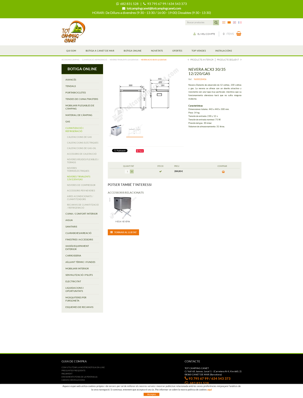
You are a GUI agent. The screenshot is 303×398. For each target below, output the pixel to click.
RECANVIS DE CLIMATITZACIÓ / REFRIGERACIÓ (83, 206)
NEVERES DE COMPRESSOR (81, 185)
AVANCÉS (70, 79)
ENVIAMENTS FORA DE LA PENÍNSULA (80, 377)
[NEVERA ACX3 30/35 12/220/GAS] (144, 94)
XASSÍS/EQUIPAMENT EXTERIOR (77, 247)
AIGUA (69, 220)
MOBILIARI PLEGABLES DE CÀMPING (79, 107)
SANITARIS (71, 226)
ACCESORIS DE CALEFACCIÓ (82, 154)
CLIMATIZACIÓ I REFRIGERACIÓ (94, 60)
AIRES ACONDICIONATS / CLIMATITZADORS (80, 197)
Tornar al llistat (125, 232)
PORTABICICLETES (75, 92)
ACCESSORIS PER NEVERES (81, 190)
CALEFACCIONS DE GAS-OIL (81, 148)
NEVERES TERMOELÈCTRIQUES (78, 169)
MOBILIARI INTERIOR (77, 268)
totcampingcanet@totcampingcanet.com (154, 8)
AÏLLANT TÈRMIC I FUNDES (80, 262)
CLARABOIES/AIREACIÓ (78, 233)
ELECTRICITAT (73, 281)
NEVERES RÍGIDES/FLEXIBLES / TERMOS (83, 161)
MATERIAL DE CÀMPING (78, 115)
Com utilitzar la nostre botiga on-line (83, 367)
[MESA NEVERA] (123, 208)
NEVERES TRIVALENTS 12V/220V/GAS (124, 60)
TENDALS (70, 86)
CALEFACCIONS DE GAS (79, 137)
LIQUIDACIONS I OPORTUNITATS (74, 289)
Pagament (67, 374)
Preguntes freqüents (73, 370)
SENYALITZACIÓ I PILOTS (79, 275)
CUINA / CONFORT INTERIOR (81, 213)
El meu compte (206, 34)
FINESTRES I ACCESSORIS (79, 239)
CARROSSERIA (73, 255)
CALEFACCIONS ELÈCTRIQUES (82, 143)
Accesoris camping (70, 60)
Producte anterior (202, 59)
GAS (67, 121)
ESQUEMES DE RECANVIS (79, 307)
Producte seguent (228, 59)
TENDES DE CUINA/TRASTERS (81, 99)
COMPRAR (222, 173)
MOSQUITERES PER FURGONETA (75, 299)
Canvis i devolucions (73, 380)
